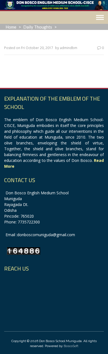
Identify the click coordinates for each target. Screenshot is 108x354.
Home (11, 26)
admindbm (68, 47)
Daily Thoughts (37, 26)
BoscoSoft (71, 346)
